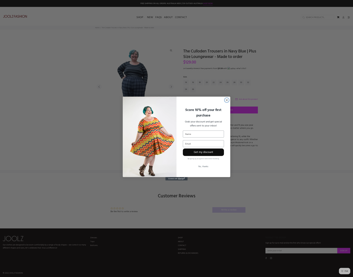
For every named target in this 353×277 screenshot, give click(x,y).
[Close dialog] (226, 100)
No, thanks (203, 166)
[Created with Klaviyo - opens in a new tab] (176, 178)
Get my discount (203, 152)
